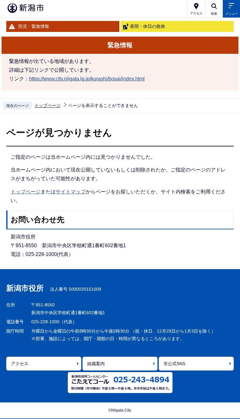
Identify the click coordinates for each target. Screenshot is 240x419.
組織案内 (96, 363)
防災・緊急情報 (33, 26)
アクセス (19, 363)
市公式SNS (174, 363)
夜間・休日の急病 (147, 26)
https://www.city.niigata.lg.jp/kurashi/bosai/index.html (87, 78)
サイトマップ (71, 191)
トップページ (47, 105)
